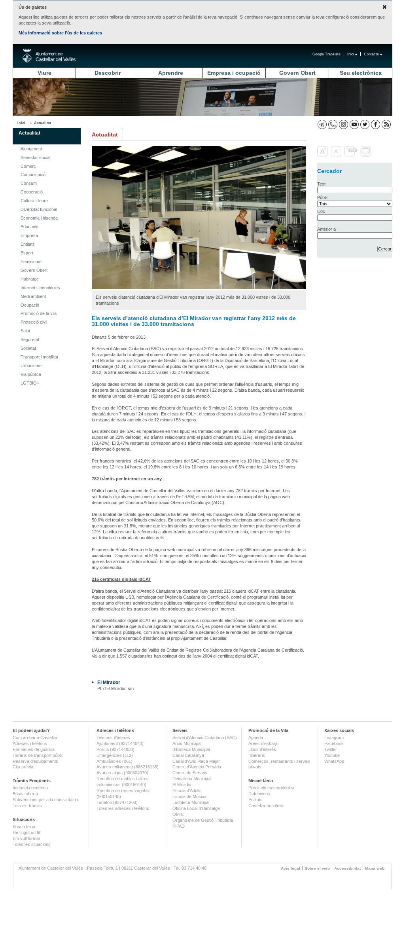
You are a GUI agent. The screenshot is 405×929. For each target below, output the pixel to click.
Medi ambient (33, 296)
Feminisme (31, 261)
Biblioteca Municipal (191, 749)
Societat (28, 348)
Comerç (28, 166)
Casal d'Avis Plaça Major (196, 761)
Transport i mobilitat (39, 357)
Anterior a (326, 229)
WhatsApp (334, 761)
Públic (323, 197)
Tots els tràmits (27, 805)
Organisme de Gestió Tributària (202, 820)
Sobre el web (317, 868)
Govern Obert (297, 73)
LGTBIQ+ (30, 383)
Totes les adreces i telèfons (123, 808)
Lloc (321, 211)
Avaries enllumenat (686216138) (128, 766)
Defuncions (259, 793)
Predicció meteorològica (271, 787)
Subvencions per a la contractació (45, 799)
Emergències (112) (115, 755)
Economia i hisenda (39, 218)
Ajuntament (31, 148)
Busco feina (24, 826)
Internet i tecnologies (40, 287)
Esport (27, 252)
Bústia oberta (25, 793)
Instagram (334, 737)
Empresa (29, 235)
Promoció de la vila (39, 313)
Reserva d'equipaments (35, 761)
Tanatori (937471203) (117, 802)
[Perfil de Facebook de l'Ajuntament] (375, 124)
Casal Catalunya (188, 755)
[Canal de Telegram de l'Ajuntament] (322, 124)
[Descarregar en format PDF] (351, 155)
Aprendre (170, 73)
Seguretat (30, 339)
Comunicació (33, 174)
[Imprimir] (366, 155)
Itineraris (256, 755)
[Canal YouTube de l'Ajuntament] (354, 124)
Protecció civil (34, 322)
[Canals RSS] (386, 124)
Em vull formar (26, 838)
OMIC (178, 814)
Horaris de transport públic (38, 755)
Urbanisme (31, 365)
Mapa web (374, 868)
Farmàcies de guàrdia (34, 749)
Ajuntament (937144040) (120, 743)
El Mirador (108, 682)
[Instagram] (343, 124)
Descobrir (108, 73)
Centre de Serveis (189, 772)
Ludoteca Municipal (190, 802)
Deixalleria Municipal (191, 778)
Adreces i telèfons (30, 743)
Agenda (255, 737)
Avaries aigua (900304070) (122, 772)
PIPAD (178, 826)
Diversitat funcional (39, 209)
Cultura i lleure (34, 200)
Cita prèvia (23, 766)
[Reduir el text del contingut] (337, 155)
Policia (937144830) (115, 749)
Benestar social (35, 157)
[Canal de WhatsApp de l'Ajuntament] (332, 124)
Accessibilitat (347, 868)
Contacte (371, 54)
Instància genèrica (30, 787)
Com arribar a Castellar (35, 737)
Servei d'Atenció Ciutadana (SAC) (204, 737)
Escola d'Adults (187, 790)
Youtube (332, 755)
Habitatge (30, 279)
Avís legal (290, 868)
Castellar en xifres (265, 805)
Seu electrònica (361, 73)
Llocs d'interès (262, 749)
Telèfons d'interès (113, 737)
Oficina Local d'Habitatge (196, 808)
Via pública (31, 374)
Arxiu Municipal (186, 743)
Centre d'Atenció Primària (196, 766)
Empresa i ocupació (234, 73)
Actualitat (42, 123)
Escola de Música (189, 796)
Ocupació (30, 305)
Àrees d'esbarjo (263, 743)
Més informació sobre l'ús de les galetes (60, 32)
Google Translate (326, 54)
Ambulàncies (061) (114, 761)
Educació (29, 226)
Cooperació (32, 192)
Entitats (28, 244)
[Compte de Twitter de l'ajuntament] (364, 124)
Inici (350, 54)
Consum (29, 183)
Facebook (334, 743)
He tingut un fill (26, 832)
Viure (44, 73)
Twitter (330, 749)
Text (321, 184)
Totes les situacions (32, 844)
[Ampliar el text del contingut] (323, 155)
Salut (25, 330)
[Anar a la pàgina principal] (49, 56)
